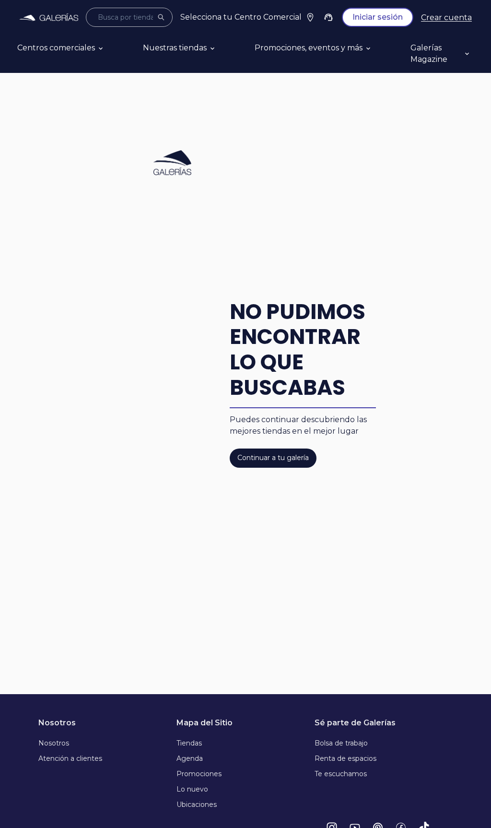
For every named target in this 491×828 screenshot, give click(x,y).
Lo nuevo (192, 789)
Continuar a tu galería (273, 457)
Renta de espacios (345, 758)
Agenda (189, 758)
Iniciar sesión (377, 17)
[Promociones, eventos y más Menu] (380, 48)
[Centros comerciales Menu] (112, 48)
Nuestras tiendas (175, 47)
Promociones (199, 773)
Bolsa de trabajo (341, 743)
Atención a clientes (70, 758)
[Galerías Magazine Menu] (478, 53)
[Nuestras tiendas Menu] (224, 48)
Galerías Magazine (428, 53)
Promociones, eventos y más (308, 47)
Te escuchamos (341, 773)
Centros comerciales (56, 47)
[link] (48, 17)
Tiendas (189, 743)
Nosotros (53, 743)
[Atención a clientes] (328, 17)
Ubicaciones (196, 804)
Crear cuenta (446, 17)
